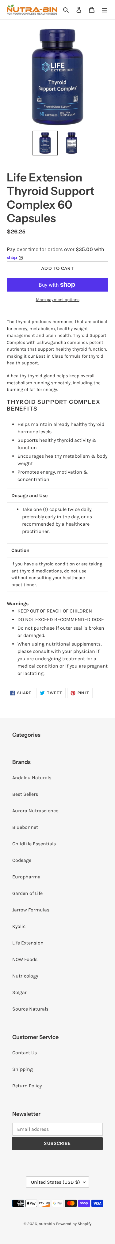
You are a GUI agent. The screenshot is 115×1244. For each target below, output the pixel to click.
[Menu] (104, 9)
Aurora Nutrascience (35, 811)
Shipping (22, 1069)
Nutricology (25, 976)
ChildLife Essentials (34, 844)
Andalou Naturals (31, 777)
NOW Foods (24, 959)
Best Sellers (25, 794)
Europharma (26, 877)
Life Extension (28, 943)
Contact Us (24, 1053)
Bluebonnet (25, 827)
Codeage (21, 860)
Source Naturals (30, 1009)
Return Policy (27, 1086)
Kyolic (18, 926)
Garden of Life (27, 893)
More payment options (57, 299)
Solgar (19, 992)
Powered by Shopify (73, 1223)
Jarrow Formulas (30, 910)
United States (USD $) (55, 1182)
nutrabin (47, 1223)
